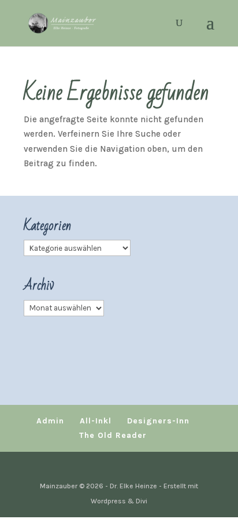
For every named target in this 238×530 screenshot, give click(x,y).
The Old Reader (113, 435)
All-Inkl (95, 421)
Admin (50, 421)
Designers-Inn (158, 421)
